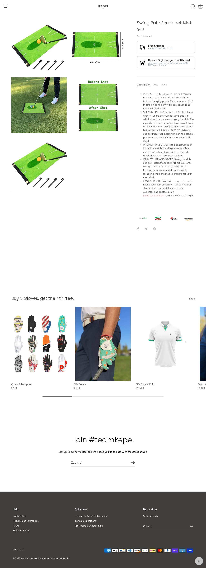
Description (143, 84)
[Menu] (5, 6)
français (16, 549)
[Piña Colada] (103, 344)
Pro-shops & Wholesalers (89, 525)
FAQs (16, 525)
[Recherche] (192, 6)
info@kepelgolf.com (154, 195)
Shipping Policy (21, 530)
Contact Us (19, 516)
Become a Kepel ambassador (91, 516)
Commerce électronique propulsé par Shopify (48, 558)
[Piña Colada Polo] (165, 344)
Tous (192, 298)
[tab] (145, 85)
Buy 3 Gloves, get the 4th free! (42, 298)
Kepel (103, 6)
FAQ (156, 84)
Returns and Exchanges (26, 521)
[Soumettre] (191, 526)
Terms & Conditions (85, 521)
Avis (164, 84)
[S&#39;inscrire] (132, 462)
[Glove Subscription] (40, 344)
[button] (20, 342)
